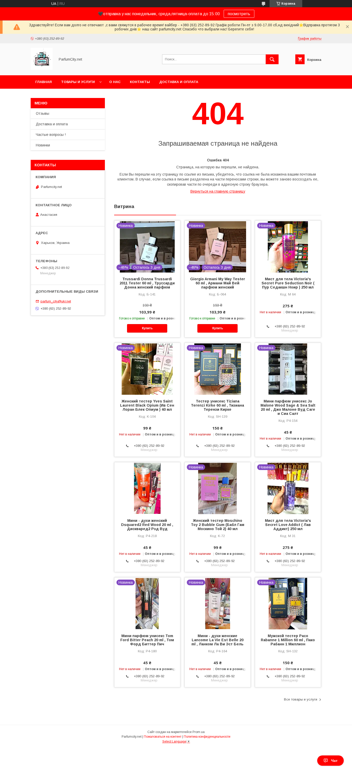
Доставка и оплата (178, 82)
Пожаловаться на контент (162, 736)
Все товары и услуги (300, 699)
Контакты (140, 82)
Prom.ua (198, 732)
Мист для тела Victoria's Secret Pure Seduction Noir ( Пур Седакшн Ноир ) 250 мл (288, 283)
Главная (43, 82)
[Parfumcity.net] (42, 69)
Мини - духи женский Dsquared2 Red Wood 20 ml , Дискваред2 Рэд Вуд (147, 524)
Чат (334, 761)
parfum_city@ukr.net (55, 301)
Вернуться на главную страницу (217, 191)
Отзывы (42, 113)
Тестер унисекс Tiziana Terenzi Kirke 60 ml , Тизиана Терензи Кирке (217, 405)
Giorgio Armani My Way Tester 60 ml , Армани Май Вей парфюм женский (217, 283)
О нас (115, 82)
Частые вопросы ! (51, 135)
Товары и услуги (78, 82)
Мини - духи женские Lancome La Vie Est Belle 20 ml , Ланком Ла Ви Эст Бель (217, 640)
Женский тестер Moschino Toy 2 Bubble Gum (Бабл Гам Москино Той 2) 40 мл (217, 524)
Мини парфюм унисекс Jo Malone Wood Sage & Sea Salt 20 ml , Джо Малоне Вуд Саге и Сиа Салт (288, 407)
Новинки (43, 145)
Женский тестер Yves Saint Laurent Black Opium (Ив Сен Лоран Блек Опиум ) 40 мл (147, 405)
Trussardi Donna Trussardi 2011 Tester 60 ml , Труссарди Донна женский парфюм (147, 283)
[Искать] (272, 59)
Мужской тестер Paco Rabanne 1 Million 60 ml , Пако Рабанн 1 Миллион (288, 640)
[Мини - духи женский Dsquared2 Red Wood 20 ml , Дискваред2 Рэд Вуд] (147, 488)
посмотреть (239, 14)
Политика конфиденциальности (207, 736)
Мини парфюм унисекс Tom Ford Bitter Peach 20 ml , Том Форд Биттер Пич (147, 640)
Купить (147, 328)
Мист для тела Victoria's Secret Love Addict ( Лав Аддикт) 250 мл (288, 524)
